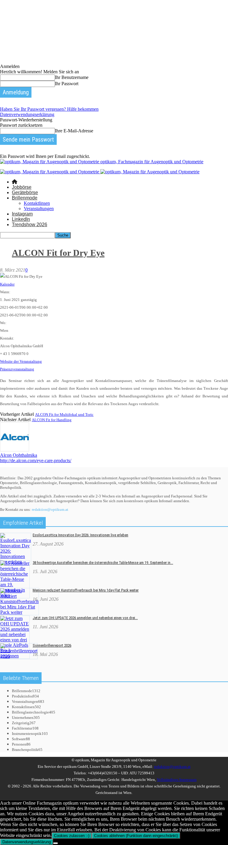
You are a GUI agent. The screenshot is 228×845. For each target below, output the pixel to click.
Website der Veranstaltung (21, 361)
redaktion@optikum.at (50, 509)
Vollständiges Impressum (177, 779)
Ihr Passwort (66, 83)
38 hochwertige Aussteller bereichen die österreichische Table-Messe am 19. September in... (103, 562)
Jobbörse (21, 187)
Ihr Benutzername (71, 77)
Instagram (22, 213)
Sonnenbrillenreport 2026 (52, 645)
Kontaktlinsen (37, 203)
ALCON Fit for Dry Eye (58, 253)
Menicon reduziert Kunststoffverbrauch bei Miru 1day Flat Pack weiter (86, 590)
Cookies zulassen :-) (71, 835)
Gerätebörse (25, 192)
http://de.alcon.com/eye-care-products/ (35, 460)
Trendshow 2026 (29, 224)
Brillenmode (24, 197)
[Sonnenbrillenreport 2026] (19, 656)
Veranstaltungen (39, 208)
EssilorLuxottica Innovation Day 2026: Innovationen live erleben (80, 535)
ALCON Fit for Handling (52, 420)
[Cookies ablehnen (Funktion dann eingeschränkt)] (55, 843)
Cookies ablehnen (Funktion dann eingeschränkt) (136, 835)
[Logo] (50, 171)
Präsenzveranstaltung (17, 369)
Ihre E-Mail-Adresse (74, 130)
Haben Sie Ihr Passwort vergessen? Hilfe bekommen (49, 109)
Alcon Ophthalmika (18, 455)
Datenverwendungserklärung (27, 114)
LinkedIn (21, 219)
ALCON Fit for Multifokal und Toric (64, 414)
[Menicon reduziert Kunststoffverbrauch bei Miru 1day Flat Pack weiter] (19, 612)
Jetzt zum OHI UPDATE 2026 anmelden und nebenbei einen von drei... (85, 618)
